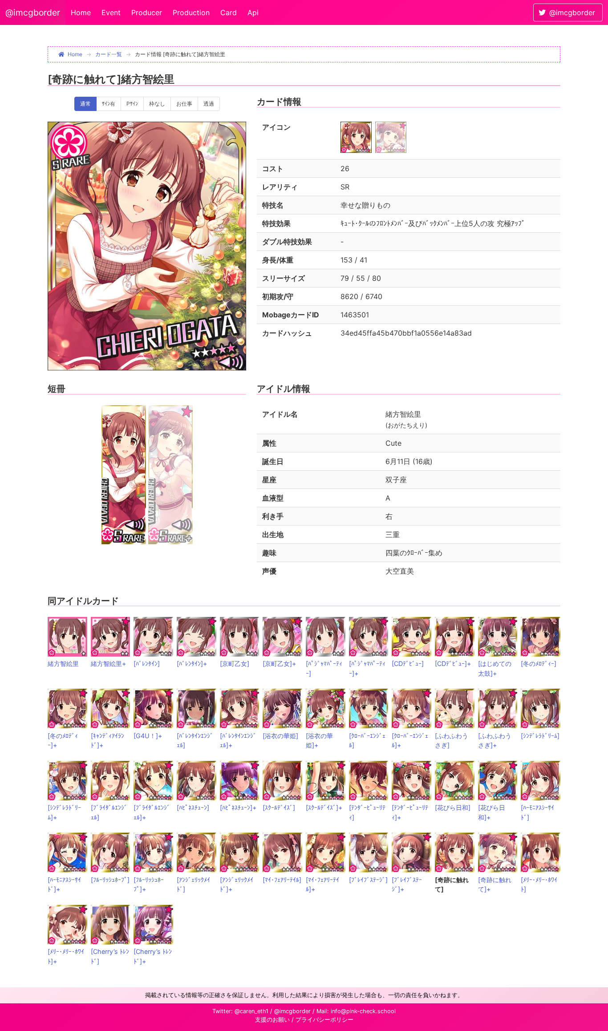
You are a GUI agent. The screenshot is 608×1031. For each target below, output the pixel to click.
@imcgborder (32, 12)
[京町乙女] (234, 663)
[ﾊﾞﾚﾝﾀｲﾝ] (147, 663)
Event (111, 12)
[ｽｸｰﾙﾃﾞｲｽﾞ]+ (324, 807)
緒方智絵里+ (108, 663)
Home (81, 12)
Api (253, 12)
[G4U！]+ (148, 735)
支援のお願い (272, 1019)
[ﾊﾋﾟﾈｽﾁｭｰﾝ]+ (238, 807)
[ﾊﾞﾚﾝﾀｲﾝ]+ (192, 663)
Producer (146, 12)
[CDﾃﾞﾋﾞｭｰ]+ (453, 663)
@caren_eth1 (251, 1011)
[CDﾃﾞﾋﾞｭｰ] (408, 663)
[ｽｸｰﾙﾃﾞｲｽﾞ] (279, 807)
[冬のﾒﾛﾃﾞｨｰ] (538, 663)
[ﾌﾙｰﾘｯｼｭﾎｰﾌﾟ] (110, 879)
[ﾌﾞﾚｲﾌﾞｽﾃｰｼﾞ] (368, 879)
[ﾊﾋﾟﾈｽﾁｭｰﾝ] (193, 807)
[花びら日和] (452, 807)
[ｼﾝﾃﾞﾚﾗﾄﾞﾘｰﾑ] (540, 735)
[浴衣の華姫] (280, 735)
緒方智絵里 (63, 663)
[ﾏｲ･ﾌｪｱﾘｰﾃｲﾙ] (282, 879)
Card (228, 12)
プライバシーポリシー (324, 1019)
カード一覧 (108, 54)
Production (191, 12)
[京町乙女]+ (279, 663)
